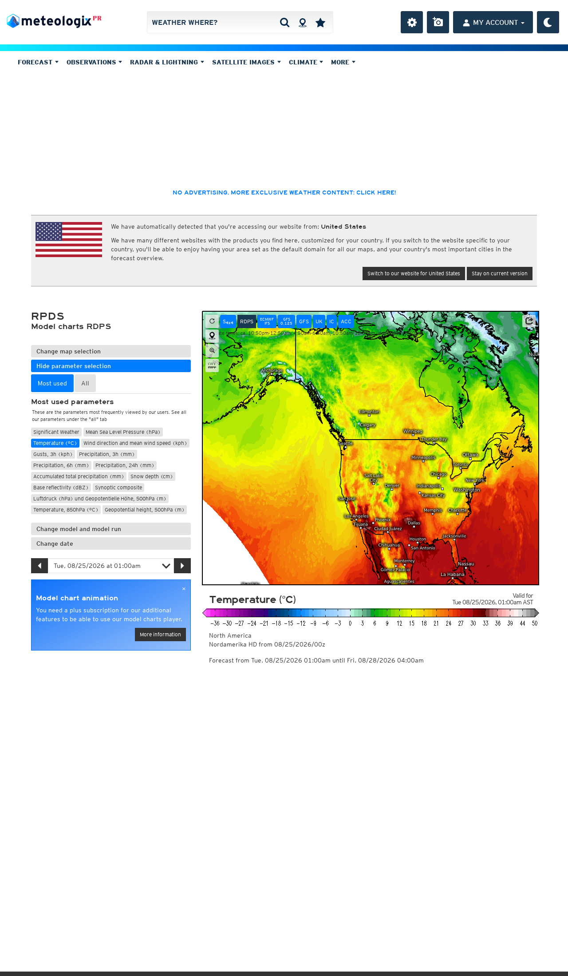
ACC (346, 321)
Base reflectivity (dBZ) (61, 487)
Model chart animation (77, 598)
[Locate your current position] (212, 336)
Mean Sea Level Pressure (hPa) (123, 431)
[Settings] (412, 22)
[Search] (284, 22)
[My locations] (320, 22)
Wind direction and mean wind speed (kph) (135, 443)
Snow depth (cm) (151, 476)
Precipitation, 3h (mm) (107, 454)
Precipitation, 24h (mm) (124, 465)
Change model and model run (78, 528)
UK (319, 321)
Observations (92, 62)
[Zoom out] (212, 350)
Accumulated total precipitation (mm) (78, 476)
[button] (529, 321)
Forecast (36, 62)
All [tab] (85, 383)
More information (160, 634)
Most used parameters (72, 402)
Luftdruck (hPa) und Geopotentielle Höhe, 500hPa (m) (99, 498)
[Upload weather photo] (438, 22)
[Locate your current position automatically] (302, 22)
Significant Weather (56, 431)
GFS (304, 321)
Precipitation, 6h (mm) (61, 465)
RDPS (246, 321)
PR (97, 18)
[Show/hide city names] (212, 365)
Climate (304, 62)
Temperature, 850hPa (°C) (66, 509)
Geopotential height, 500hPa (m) (145, 509)
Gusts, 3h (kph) (53, 454)
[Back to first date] (212, 321)
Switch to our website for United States (413, 273)
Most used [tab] (52, 383)
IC (331, 321)
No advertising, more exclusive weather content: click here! (284, 193)
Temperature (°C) (55, 443)
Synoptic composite (118, 487)
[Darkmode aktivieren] (548, 22)
